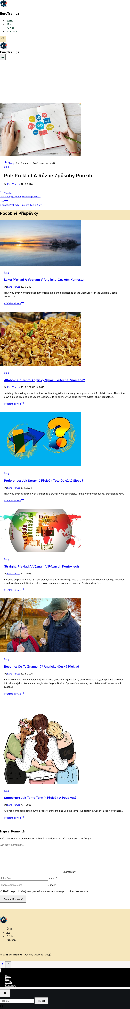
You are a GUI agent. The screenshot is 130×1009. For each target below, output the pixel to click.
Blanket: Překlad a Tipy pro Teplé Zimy (21, 203)
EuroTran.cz (13, 184)
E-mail (52, 885)
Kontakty (12, 31)
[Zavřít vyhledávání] (5, 993)
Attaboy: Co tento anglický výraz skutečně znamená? (44, 380)
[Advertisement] (65, 79)
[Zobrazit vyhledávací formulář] (3, 39)
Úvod (10, 20)
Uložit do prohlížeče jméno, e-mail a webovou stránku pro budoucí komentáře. (45, 891)
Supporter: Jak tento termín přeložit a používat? (40, 798)
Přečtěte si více (14, 303)
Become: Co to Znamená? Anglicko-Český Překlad (41, 666)
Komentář (70, 872)
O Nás (10, 27)
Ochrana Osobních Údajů (37, 954)
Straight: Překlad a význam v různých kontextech (41, 566)
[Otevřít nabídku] (3, 57)
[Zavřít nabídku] (0, 970)
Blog (9, 24)
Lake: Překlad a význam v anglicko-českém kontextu (44, 279)
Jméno (52, 878)
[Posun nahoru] (2, 964)
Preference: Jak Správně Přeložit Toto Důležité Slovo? (43, 480)
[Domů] (5, 163)
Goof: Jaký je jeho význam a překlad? (20, 195)
